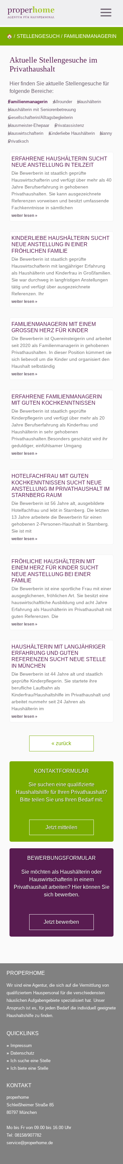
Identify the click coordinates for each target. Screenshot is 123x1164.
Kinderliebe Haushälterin (72, 133)
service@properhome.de (30, 1142)
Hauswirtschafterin (25, 133)
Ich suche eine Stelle (30, 1060)
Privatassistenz (69, 125)
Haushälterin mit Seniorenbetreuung (42, 109)
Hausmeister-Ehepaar (28, 125)
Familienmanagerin (28, 101)
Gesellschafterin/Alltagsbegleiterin (40, 117)
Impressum (21, 1045)
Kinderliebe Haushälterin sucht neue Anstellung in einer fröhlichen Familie (60, 244)
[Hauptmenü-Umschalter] (105, 12)
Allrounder (62, 101)
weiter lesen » (24, 215)
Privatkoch (18, 141)
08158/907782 (28, 1135)
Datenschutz (22, 1053)
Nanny (106, 133)
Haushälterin (89, 101)
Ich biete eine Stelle (29, 1068)
